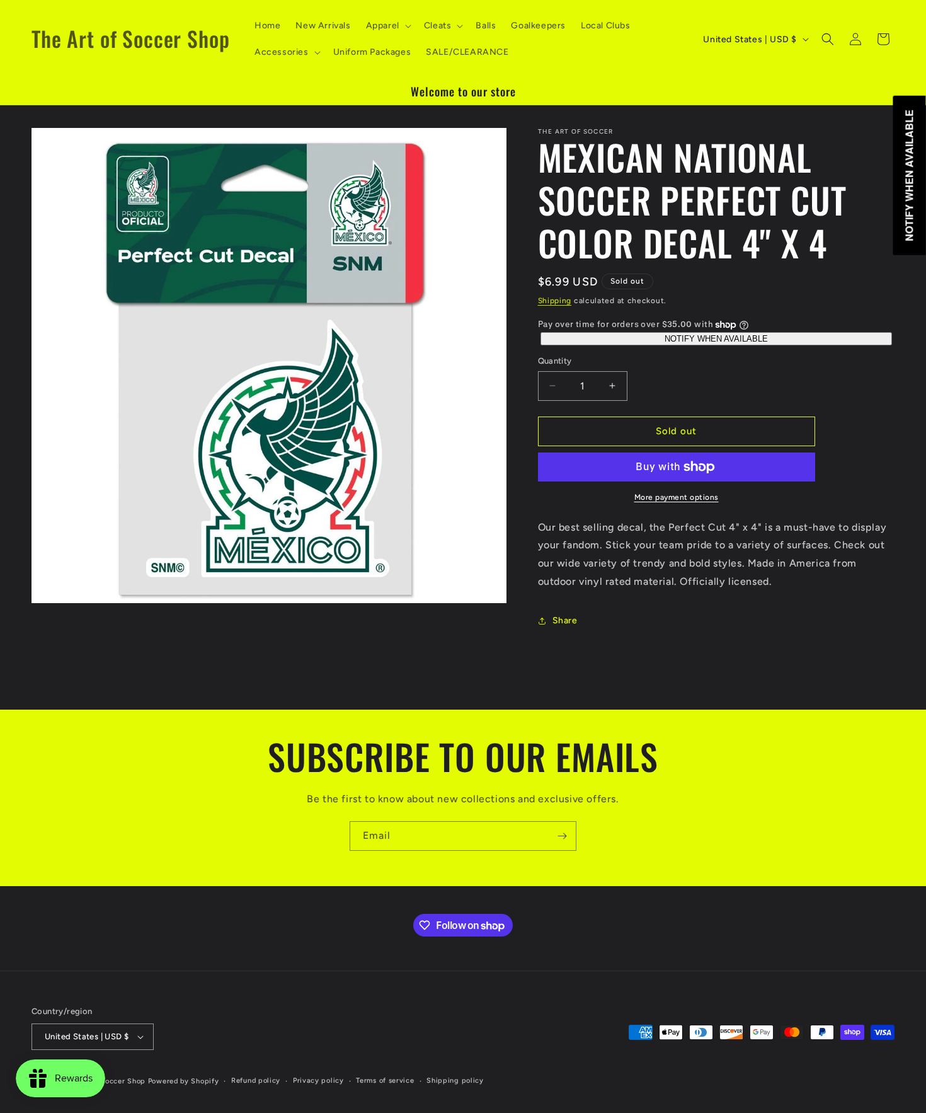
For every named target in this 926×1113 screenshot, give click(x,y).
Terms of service (385, 1080)
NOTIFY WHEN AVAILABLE (716, 338)
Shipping (555, 300)
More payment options (676, 497)
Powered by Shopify (183, 1081)
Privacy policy (318, 1080)
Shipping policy (455, 1080)
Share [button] (565, 620)
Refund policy (255, 1080)
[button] (387, 26)
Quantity (555, 361)
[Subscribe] (562, 836)
